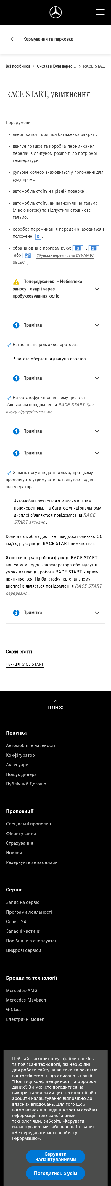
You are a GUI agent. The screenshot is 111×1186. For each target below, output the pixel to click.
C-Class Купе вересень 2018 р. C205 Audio (56, 66)
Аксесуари (17, 764)
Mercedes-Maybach (26, 1000)
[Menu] (100, 12)
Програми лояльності (29, 912)
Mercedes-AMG (21, 990)
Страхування (19, 843)
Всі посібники (18, 66)
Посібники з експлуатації (33, 941)
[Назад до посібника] (14, 39)
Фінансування (21, 833)
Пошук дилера (21, 774)
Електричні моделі (26, 1019)
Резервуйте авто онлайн (32, 862)
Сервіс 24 (16, 921)
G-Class (13, 1009)
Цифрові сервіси (23, 950)
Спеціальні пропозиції (30, 824)
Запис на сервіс (22, 902)
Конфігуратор (20, 755)
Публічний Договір (26, 784)
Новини (14, 852)
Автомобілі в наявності (30, 745)
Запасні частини (23, 931)
